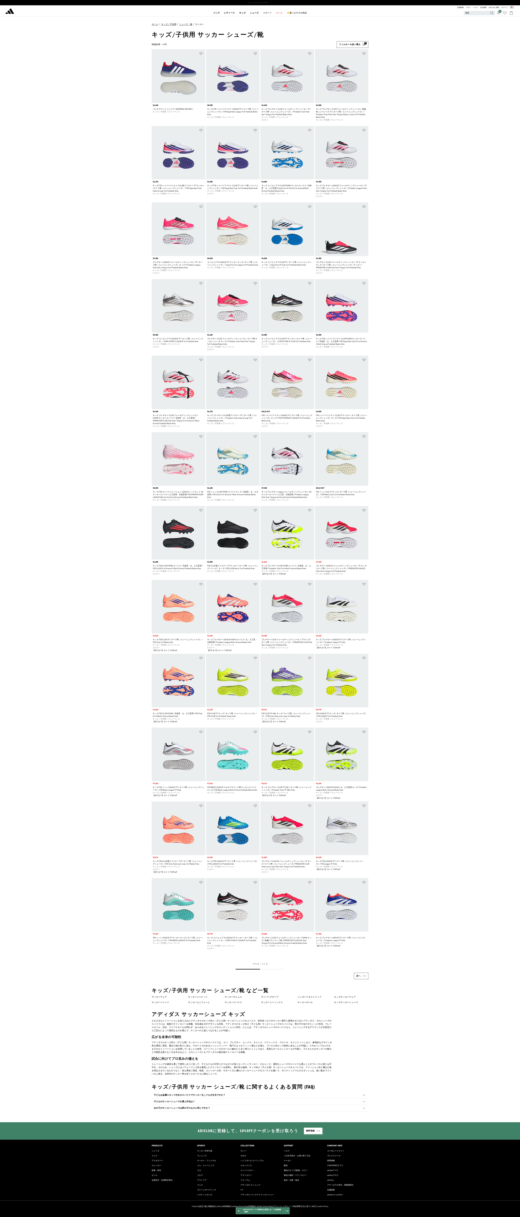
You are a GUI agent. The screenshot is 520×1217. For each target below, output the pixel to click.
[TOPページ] (9, 11)
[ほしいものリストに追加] (201, 54)
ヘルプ (475, 7)
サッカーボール (305, 1002)
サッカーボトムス (233, 997)
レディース (229, 13)
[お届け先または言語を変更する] (512, 7)
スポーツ (267, 13)
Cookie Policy (322, 1206)
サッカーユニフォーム (199, 1002)
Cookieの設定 (197, 1206)
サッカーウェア (159, 997)
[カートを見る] (511, 13)
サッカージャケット (198, 997)
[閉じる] (238, 1211)
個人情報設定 (210, 1206)
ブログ (468, 7)
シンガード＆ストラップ (309, 997)
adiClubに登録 (494, 7)
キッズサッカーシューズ (346, 1002)
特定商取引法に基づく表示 (304, 1206)
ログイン (504, 7)
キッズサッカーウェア (345, 997)
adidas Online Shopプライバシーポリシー (274, 1206)
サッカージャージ (160, 1002)
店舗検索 (460, 7)
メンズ (216, 13)
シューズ (254, 13)
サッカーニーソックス (272, 1002)
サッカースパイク (233, 1002)
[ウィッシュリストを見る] (505, 13)
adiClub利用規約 (224, 1206)
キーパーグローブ (269, 997)
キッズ (242, 13)
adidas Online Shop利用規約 (244, 1206)
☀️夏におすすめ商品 (297, 13)
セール (279, 13)
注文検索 (483, 7)
